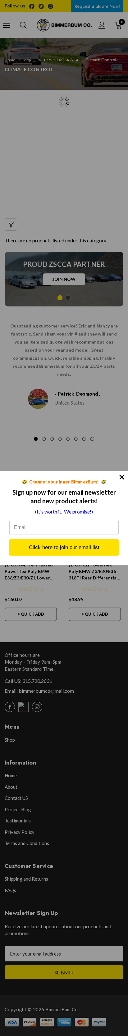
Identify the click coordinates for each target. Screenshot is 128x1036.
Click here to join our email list (64, 547)
